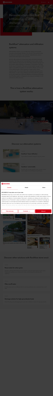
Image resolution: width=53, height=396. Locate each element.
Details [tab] (26, 187)
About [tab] (43, 187)
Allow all (43, 211)
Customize (25, 211)
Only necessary (9, 211)
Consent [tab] (9, 187)
